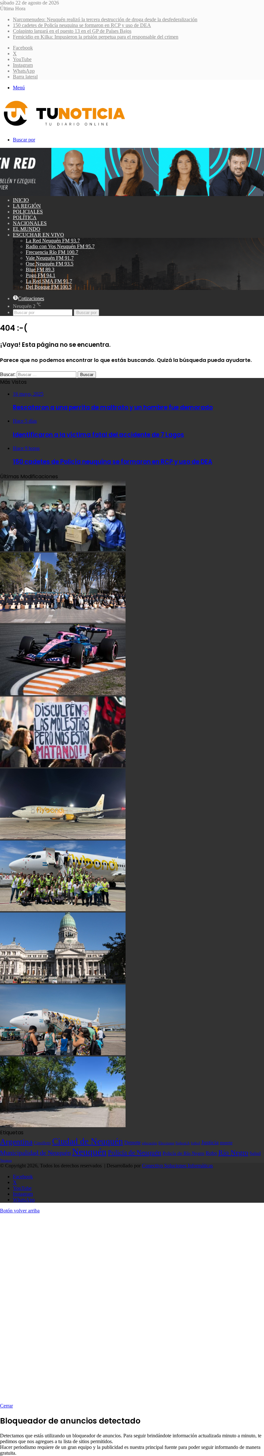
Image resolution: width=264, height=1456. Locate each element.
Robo (211, 1153)
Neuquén (89, 1151)
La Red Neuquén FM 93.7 (53, 240)
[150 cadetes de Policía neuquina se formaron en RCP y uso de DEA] (63, 621)
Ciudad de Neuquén (87, 1141)
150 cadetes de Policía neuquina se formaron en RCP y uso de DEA (82, 25)
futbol (195, 1143)
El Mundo (26, 229)
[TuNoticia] (63, 127)
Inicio (21, 200)
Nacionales (30, 223)
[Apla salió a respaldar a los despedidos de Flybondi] (63, 909)
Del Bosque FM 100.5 (48, 287)
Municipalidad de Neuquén (35, 1152)
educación (149, 1143)
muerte (226, 1142)
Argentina (16, 1141)
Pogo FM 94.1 (40, 275)
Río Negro (233, 1152)
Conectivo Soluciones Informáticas (177, 1165)
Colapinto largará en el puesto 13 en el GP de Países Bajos (72, 31)
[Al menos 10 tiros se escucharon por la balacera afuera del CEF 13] (63, 1125)
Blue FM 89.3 (40, 269)
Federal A (182, 1143)
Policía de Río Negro (183, 1153)
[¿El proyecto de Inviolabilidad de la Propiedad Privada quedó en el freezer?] (63, 981)
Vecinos (6, 1160)
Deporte (132, 1142)
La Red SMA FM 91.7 (49, 281)
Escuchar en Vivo (38, 235)
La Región (27, 206)
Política (25, 217)
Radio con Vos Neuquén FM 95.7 (60, 246)
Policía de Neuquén (134, 1152)
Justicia (210, 1142)
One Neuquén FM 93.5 (49, 263)
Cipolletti (42, 1142)
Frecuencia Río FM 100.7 (52, 252)
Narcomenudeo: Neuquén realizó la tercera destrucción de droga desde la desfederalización (105, 19)
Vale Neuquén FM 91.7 (50, 258)
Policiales (28, 211)
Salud (255, 1153)
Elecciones (166, 1143)
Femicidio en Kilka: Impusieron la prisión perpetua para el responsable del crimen (95, 37)
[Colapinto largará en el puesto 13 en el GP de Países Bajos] (63, 693)
